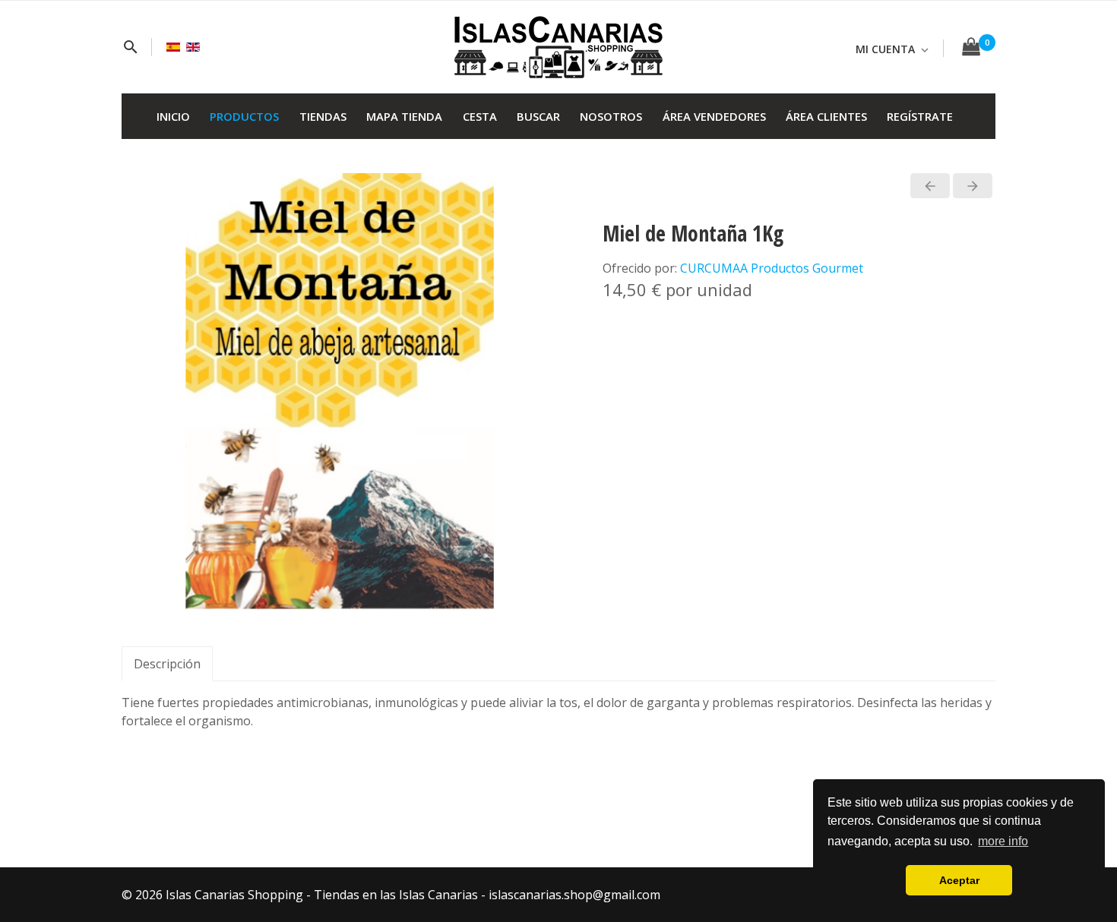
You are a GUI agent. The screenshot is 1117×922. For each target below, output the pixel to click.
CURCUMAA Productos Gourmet (771, 268)
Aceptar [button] (959, 880)
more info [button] (1003, 841)
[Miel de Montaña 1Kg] (340, 390)
